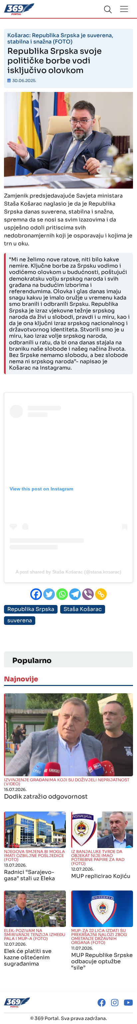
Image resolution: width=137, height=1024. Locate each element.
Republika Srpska (30, 609)
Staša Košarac (83, 609)
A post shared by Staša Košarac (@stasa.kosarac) (68, 571)
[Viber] (88, 594)
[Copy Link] (101, 594)
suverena (19, 620)
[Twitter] (49, 594)
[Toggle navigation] (124, 9)
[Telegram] (75, 594)
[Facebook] (36, 594)
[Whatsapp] (62, 594)
